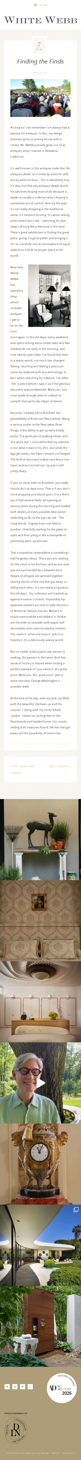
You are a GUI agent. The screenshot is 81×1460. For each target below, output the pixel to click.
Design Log (40, 72)
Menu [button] (43, 5)
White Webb (40, 20)
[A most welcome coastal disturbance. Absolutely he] (40, 1245)
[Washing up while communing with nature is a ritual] (40, 1326)
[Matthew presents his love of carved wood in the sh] (40, 1082)
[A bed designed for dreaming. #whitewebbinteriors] (40, 920)
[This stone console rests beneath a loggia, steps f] (40, 839)
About (55, 1453)
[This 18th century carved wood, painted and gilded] (40, 1164)
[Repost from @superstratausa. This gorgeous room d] (40, 1001)
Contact (69, 1453)
